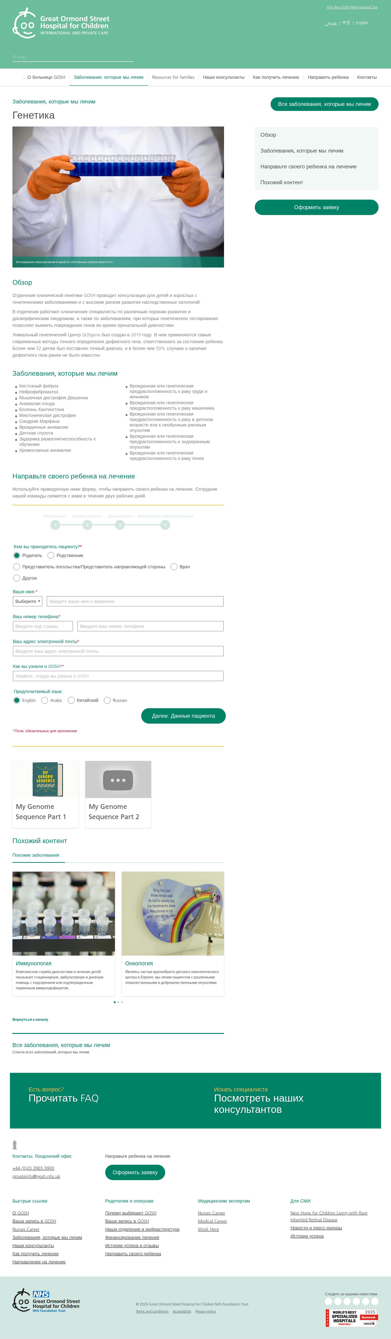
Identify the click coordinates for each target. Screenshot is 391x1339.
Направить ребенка (328, 77)
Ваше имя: (24, 591)
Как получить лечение (276, 77)
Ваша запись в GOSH (34, 1221)
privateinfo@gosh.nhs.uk (36, 1176)
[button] (115, 1002)
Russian (120, 700)
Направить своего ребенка (133, 1253)
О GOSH (20, 1213)
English (29, 700)
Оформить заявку (316, 207)
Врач (185, 566)
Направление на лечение (39, 1262)
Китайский (87, 700)
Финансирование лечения (132, 1237)
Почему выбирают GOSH (130, 1213)
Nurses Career (26, 1229)
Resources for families (173, 77)
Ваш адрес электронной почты (45, 641)
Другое (29, 578)
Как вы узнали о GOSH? (37, 666)
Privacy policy (206, 1311)
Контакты (367, 77)
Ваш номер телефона (35, 616)
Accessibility (182, 1311)
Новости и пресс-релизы (316, 1228)
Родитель (32, 555)
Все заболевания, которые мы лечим (324, 104)
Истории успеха (307, 1236)
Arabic (56, 700)
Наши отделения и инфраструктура (142, 1229)
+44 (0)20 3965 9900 (33, 1168)
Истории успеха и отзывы (132, 1245)
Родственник (70, 555)
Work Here (208, 1229)
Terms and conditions (152, 1311)
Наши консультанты (223, 77)
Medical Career (212, 1221)
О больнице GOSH (46, 77)
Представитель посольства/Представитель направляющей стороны (93, 566)
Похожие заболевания (35, 855)
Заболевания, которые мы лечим (108, 77)
